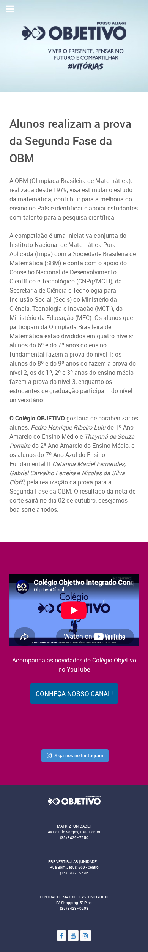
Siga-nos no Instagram (78, 755)
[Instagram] (85, 935)
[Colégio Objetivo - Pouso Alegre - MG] (74, 45)
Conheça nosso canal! (74, 693)
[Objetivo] (74, 800)
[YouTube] (73, 935)
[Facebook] (61, 935)
